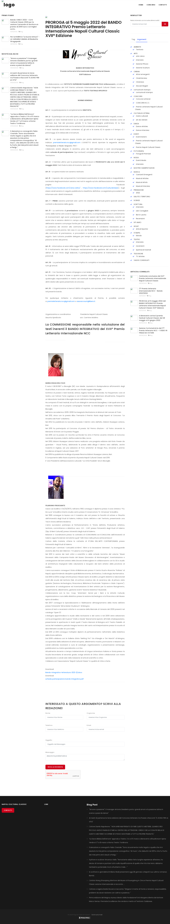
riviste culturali (142, 116)
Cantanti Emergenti (144, 174)
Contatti (163, 5)
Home (141, 5)
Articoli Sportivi (142, 229)
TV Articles (140, 256)
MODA (136, 157)
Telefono (49, 725)
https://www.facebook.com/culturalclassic (101, 188)
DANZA (136, 123)
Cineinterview (141, 78)
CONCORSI (137, 96)
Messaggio (49, 752)
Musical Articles (142, 178)
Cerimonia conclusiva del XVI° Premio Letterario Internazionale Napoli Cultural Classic (152, 278)
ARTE (135, 53)
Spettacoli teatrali (143, 250)
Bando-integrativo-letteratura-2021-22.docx (63, 672)
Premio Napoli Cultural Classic (148, 147)
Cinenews (140, 82)
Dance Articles (142, 126)
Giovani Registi (142, 86)
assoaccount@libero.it (86, 301)
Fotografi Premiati (143, 154)
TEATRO (136, 239)
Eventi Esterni (141, 137)
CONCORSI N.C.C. (143, 103)
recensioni (140, 246)
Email (89, 725)
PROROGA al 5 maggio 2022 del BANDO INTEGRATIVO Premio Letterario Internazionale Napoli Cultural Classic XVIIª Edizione (152, 304)
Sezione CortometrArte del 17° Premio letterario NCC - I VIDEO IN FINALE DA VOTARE (153, 330)
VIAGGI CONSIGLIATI (141, 260)
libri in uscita (141, 215)
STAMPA (136, 233)
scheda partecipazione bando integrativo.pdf (64, 679)
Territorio (139, 49)
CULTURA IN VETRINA (141, 113)
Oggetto (48, 740)
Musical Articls (141, 182)
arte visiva (140, 56)
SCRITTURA (137, 204)
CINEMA (136, 71)
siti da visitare (141, 120)
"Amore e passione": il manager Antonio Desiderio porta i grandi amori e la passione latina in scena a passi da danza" (23, 61)
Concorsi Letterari (143, 99)
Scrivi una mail (97, 915)
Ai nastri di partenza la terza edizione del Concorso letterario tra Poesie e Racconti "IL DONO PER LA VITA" (24, 76)
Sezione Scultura (143, 68)
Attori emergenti (143, 74)
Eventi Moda (141, 160)
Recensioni (140, 218)
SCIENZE (136, 200)
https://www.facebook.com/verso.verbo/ (63, 188)
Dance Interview (142, 130)
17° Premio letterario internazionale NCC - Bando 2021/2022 (151, 290)
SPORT (136, 226)
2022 (138, 193)
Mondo (139, 235)
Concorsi (151, 5)
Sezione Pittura (142, 64)
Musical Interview (143, 186)
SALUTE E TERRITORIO (141, 196)
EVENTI (136, 134)
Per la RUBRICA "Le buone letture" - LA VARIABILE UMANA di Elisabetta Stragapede (24, 39)
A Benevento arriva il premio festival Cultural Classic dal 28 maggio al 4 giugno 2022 (152, 318)
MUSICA (136, 172)
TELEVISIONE (138, 253)
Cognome (91, 713)
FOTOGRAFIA (138, 151)
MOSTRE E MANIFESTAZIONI (143, 168)
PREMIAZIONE (138, 190)
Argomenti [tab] (141, 39)
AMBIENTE (137, 47)
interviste (140, 60)
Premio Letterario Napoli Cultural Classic (148, 108)
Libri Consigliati (142, 211)
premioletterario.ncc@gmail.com (66, 142)
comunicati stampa (141, 90)
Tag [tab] (133, 39)
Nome (47, 713)
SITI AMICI (137, 222)
